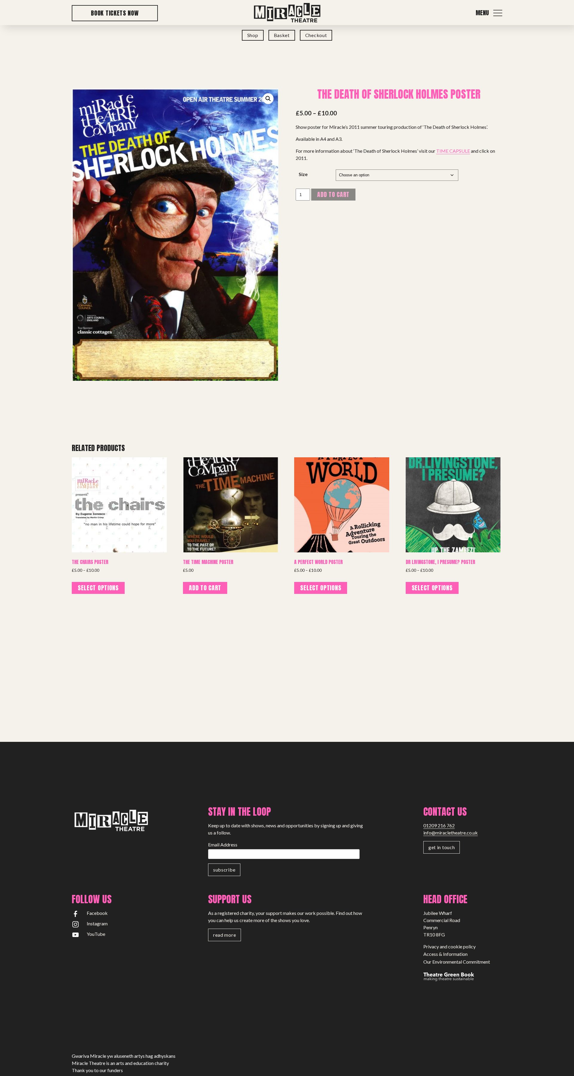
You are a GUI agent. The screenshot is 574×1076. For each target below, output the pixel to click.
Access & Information (445, 954)
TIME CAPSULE (453, 151)
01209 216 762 (439, 825)
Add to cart (333, 194)
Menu (482, 12)
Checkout (316, 35)
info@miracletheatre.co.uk (450, 832)
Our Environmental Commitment (456, 962)
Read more (224, 935)
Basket (282, 35)
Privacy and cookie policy (449, 946)
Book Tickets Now (114, 13)
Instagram (97, 923)
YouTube (96, 934)
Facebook (97, 913)
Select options (98, 587)
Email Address (222, 844)
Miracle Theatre (287, 13)
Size (303, 174)
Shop (252, 35)
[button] (268, 98)
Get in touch (441, 847)
